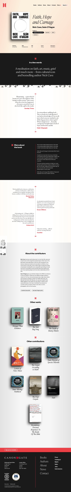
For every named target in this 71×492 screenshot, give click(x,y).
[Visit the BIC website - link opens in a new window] (16, 476)
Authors (40, 5)
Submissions (58, 469)
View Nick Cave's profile (25, 290)
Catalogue (58, 459)
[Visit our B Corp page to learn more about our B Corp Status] (6, 476)
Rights (56, 462)
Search (65, 5)
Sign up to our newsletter (11, 450)
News (44, 5)
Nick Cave (37, 27)
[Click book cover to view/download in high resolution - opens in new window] (21, 25)
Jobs (56, 466)
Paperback (47, 32)
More (58, 5)
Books (34, 5)
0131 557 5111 (7, 468)
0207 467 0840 (22, 468)
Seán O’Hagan (48, 27)
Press (56, 457)
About (48, 5)
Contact (54, 5)
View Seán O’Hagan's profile (38, 290)
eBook (53, 32)
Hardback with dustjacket (38, 32)
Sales (56, 464)
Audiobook (36, 34)
